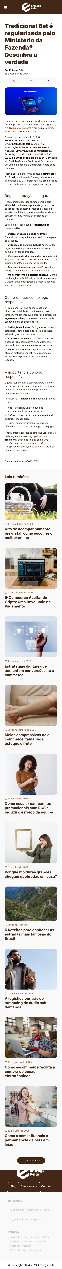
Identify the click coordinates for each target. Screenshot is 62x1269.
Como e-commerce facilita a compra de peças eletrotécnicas (30, 1071)
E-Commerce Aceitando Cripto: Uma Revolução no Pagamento (28, 601)
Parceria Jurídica (32, 1237)
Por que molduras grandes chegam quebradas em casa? (31, 874)
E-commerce (17, 1209)
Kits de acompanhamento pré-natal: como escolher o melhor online (28, 533)
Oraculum (15, 1245)
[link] (31, 1172)
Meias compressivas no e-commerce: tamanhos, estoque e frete (28, 739)
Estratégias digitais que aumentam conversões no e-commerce (30, 670)
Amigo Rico (16, 1237)
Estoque (44, 1209)
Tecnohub (39, 1241)
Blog (13, 1186)
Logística (15, 1219)
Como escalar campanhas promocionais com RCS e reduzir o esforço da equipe (29, 807)
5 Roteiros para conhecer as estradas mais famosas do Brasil (29, 934)
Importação (32, 1209)
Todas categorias (31, 1219)
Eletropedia (36, 1250)
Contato (46, 1186)
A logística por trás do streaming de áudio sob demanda (25, 1002)
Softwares (27, 1241)
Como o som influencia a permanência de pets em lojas (27, 1140)
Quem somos (28, 1186)
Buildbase (23, 1250)
